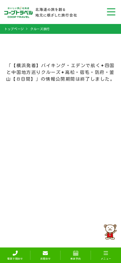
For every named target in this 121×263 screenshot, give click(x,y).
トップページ (14, 28)
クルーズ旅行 (40, 28)
